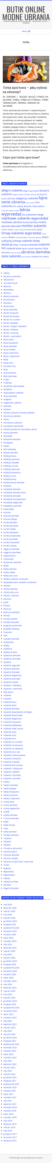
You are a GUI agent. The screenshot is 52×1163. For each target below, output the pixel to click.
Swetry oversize (10, 795)
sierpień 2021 (9, 1090)
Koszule (7, 512)
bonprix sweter (18, 194)
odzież (39, 229)
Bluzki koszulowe (11, 316)
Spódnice (7, 648)
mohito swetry (7, 229)
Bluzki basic (8, 306)
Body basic (8, 362)
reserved (7, 632)
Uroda (6, 865)
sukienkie (33, 244)
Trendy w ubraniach (12, 848)
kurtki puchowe (10, 539)
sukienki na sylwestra (13, 748)
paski (5, 602)
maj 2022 (7, 1061)
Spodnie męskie (10, 682)
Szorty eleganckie (11, 808)
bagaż (32, 96)
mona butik (31, 229)
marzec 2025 (9, 951)
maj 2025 (7, 944)
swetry (6, 781)
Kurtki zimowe (10, 545)
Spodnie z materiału (12, 688)
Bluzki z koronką (10, 333)
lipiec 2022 (8, 1054)
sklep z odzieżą (20, 244)
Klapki (6, 446)
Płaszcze (7, 609)
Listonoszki (8, 559)
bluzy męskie (9, 349)
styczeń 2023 (9, 1034)
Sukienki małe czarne (13, 728)
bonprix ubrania (30, 194)
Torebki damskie (11, 835)
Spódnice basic (10, 652)
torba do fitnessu (30, 99)
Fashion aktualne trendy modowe (18, 412)
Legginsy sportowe (12, 552)
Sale (5, 635)
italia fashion (38, 206)
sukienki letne (14, 248)
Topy (5, 828)
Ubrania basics (10, 851)
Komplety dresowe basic (14, 499)
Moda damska (10, 569)
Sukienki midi (9, 735)
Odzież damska (10, 589)
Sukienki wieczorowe (13, 765)
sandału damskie (11, 638)
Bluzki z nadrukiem (12, 336)
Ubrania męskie (10, 858)
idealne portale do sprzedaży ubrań (20, 429)
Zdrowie (11, 96)
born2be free (9, 366)
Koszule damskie (11, 515)
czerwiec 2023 (10, 1017)
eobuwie (7, 406)
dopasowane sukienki (13, 392)
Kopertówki (8, 509)
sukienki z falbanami (13, 768)
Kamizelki (7, 436)
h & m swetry (30, 203)
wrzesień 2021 (10, 1087)
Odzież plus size (11, 592)
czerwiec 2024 (10, 981)
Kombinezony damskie (13, 482)
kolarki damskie (10, 452)
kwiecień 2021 (10, 1104)
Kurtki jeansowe (10, 525)
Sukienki (7, 698)
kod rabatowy (9, 449)
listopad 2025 (9, 924)
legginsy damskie (11, 549)
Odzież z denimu (11, 595)
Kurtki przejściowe (12, 535)
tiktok (5, 821)
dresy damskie (10, 396)
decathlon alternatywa (13, 386)
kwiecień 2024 (10, 987)
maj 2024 (7, 984)
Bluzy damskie (10, 346)
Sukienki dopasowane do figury (17, 712)
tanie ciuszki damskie (32, 248)
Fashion (7, 409)
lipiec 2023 (8, 1014)
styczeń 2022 (9, 1074)
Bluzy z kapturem (11, 356)
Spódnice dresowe (12, 658)
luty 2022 (7, 1070)
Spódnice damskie (11, 655)
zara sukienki (11, 256)
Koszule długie (10, 519)
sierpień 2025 (9, 934)
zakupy (6, 878)
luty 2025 (7, 954)
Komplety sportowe (12, 505)
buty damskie (9, 372)
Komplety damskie (12, 489)
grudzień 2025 (10, 921)
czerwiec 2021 (10, 1097)
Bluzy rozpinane (10, 353)
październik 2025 (11, 927)
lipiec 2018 (8, 1114)
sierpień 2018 (9, 1110)
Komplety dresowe (12, 495)
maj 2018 (7, 1120)
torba (15, 99)
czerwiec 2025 (10, 941)
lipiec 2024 (8, 977)
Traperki (7, 838)
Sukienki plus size (11, 752)
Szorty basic (9, 801)
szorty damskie (10, 805)
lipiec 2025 (8, 937)
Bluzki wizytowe (10, 323)
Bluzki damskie (10, 309)
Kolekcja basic (10, 456)
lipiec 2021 (8, 1094)
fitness (40, 96)
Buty (5, 369)
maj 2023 (7, 1021)
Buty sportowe (10, 376)
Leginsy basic (9, 555)
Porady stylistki (10, 619)
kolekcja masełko (11, 462)
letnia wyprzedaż (15, 212)
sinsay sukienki (22, 241)
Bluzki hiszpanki (10, 313)
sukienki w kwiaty (11, 762)
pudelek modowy (11, 628)
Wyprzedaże (9, 875)
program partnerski (12, 625)
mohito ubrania (20, 229)
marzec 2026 (9, 911)
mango (40, 214)
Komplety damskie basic (14, 492)
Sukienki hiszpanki (12, 722)
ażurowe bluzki (10, 283)
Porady (6, 615)
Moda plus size (10, 575)
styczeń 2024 (9, 997)
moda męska (9, 572)
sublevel (7, 695)
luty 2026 (7, 914)
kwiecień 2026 (10, 908)
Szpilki (6, 811)
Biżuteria (7, 303)
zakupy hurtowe (10, 881)
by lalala (40, 194)
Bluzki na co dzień (11, 319)
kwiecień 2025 (10, 947)
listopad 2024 (9, 964)
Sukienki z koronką (12, 775)
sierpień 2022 (9, 1051)
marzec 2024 (9, 991)
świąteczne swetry (40, 256)
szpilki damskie (10, 815)
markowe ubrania (11, 222)
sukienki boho (9, 705)
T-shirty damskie (11, 818)
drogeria (7, 399)
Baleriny (7, 286)
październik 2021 (11, 1084)
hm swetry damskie (22, 206)
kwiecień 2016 (10, 1140)
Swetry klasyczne (11, 791)
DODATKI (7, 389)
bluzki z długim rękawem (15, 326)
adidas (6, 273)
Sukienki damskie (11, 708)
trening (21, 102)
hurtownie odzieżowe (13, 426)
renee (11, 237)
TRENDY (7, 841)
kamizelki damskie (11, 439)
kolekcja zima (9, 476)
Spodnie (7, 662)
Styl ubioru (8, 692)
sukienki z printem (12, 778)
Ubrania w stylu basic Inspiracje (18, 861)
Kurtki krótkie (9, 529)
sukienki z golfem (11, 771)
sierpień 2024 (9, 974)
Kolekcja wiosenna (12, 472)
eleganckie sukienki (12, 402)
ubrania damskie (35, 251)
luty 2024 (7, 994)
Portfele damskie (11, 622)
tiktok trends (9, 825)
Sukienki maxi (9, 732)
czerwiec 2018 (10, 1117)
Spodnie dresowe (11, 672)
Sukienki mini (9, 738)
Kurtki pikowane (10, 532)
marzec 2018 (9, 1127)
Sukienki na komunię (13, 745)
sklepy (6, 645)
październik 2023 (11, 1007)
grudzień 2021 (10, 1077)
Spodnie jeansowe (11, 678)
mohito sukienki (33, 225)
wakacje (7, 868)
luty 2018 (7, 1130)
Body (5, 359)
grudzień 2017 (10, 1134)
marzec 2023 (9, 1027)
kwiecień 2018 (10, 1124)
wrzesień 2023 (10, 1011)
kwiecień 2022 (10, 1064)
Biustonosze (9, 299)
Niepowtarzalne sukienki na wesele (19, 582)
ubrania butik (15, 252)
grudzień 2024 (10, 961)
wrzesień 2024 (10, 971)
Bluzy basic (8, 339)
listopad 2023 (9, 1004)
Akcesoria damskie (12, 276)
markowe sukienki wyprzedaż (24, 218)
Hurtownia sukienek (12, 422)
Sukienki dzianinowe (12, 715)
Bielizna (7, 293)
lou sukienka (29, 214)
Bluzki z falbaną (10, 329)
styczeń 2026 (9, 918)
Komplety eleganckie (13, 502)
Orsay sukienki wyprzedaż (21, 233)
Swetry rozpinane (11, 798)
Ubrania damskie (11, 855)
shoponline (8, 642)
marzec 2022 (9, 1067)
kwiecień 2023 (10, 1024)
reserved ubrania (34, 237)
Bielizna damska (11, 296)
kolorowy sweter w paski (10, 211)
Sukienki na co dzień (12, 742)
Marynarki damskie (12, 562)
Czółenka (7, 382)
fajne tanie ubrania (24, 199)
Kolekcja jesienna (11, 459)
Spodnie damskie (11, 668)
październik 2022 (11, 1044)
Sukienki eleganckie (12, 718)
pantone (7, 599)
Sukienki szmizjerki (12, 758)
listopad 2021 (9, 1080)
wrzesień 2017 (10, 1137)
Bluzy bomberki (10, 343)
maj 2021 (7, 1100)
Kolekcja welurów (11, 469)
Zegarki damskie (11, 888)
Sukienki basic (10, 702)
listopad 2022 (9, 1041)
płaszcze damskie (11, 612)
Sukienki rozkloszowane (14, 755)
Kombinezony (9, 479)
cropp (6, 379)
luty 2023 (7, 1031)
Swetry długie (9, 788)
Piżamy (6, 605)
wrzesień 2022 (10, 1047)
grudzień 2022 (10, 1037)
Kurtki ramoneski (11, 542)
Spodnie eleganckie (12, 675)
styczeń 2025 (9, 957)
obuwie (6, 585)
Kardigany (8, 442)
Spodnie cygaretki (11, 665)
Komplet (7, 486)
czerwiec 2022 (10, 1057)
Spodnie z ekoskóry (12, 685)
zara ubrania (26, 256)
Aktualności (8, 279)
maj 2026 (7, 904)
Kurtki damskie (10, 522)
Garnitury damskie (12, 416)
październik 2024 (11, 967)
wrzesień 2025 (10, 931)
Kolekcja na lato (10, 466)
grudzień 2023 (10, 1001)
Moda (6, 565)
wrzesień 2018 (10, 1107)
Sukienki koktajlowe (12, 725)
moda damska (29, 222)
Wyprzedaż (8, 871)
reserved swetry (21, 237)
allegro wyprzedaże (31, 191)
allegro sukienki (12, 190)
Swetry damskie (10, 785)
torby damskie (10, 831)
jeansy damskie (10, 432)
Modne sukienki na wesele (15, 579)
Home (6, 419)
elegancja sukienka (27, 198)
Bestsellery (8, 289)
